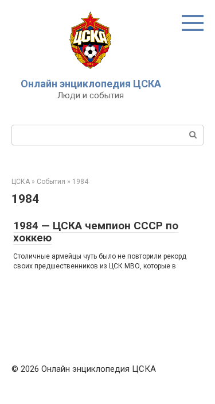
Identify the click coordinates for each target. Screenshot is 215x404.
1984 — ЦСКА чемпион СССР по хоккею (95, 231)
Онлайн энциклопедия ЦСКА (91, 84)
